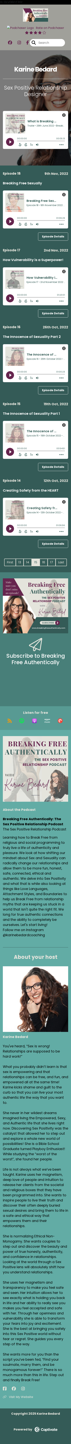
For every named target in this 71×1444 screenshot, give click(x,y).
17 (51, 562)
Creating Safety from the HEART (31, 490)
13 (19, 562)
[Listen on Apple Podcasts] (34, 720)
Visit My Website (20, 1397)
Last (61, 562)
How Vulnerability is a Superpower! (33, 259)
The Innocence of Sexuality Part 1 (31, 413)
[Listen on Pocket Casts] (60, 720)
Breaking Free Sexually (22, 183)
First (10, 562)
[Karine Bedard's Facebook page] (7, 1389)
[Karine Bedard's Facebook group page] (16, 1389)
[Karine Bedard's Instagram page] (25, 1389)
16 (43, 562)
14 (27, 562)
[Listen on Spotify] (22, 720)
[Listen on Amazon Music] (47, 720)
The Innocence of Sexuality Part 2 (32, 336)
